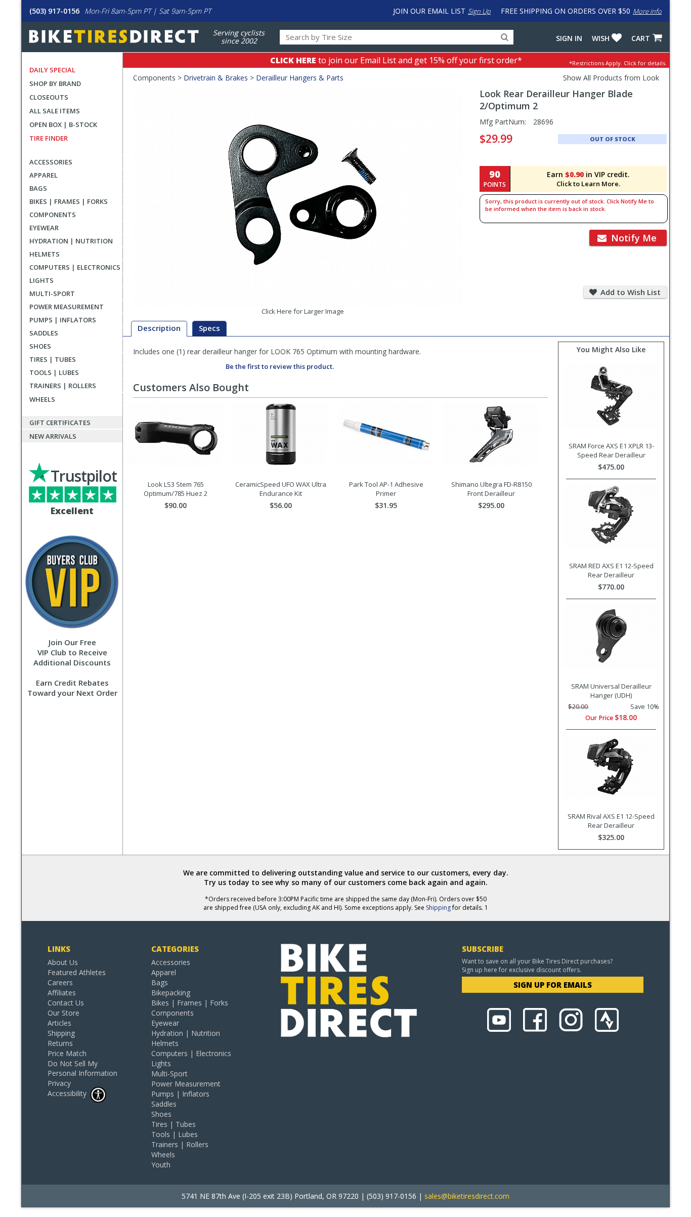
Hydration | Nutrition (71, 240)
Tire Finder (48, 138)
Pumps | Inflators (62, 319)
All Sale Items (54, 110)
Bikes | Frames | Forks (68, 201)
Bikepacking (170, 992)
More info (647, 11)
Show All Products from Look (611, 77)
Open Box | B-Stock (63, 124)
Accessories (50, 161)
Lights (41, 280)
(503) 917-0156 (54, 11)
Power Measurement (66, 306)
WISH (601, 38)
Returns (60, 1043)
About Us (63, 962)
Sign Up (479, 11)
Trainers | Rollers (62, 385)
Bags (38, 188)
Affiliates (62, 992)
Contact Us (66, 1003)
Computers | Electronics (74, 267)
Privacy (59, 1083)
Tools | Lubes (54, 372)
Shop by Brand (55, 83)
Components (52, 214)
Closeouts (48, 97)
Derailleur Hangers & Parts (299, 77)
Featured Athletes (77, 972)
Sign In (569, 38)
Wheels (42, 399)
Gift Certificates (60, 422)
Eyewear (44, 227)
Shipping (438, 907)
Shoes (40, 346)
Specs (209, 328)
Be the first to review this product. (280, 366)
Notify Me (633, 238)
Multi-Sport (52, 293)
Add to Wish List (629, 292)
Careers (60, 982)
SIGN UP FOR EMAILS (552, 985)
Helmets (44, 254)
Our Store (63, 1013)
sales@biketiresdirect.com (466, 1196)
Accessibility (67, 1093)
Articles (59, 1023)
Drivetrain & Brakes (216, 77)
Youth (160, 1164)
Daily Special (52, 69)
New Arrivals (52, 436)
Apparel (43, 175)
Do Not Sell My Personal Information (82, 1068)
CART (640, 38)
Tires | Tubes (52, 359)
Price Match (67, 1053)
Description (159, 328)
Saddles (43, 333)
